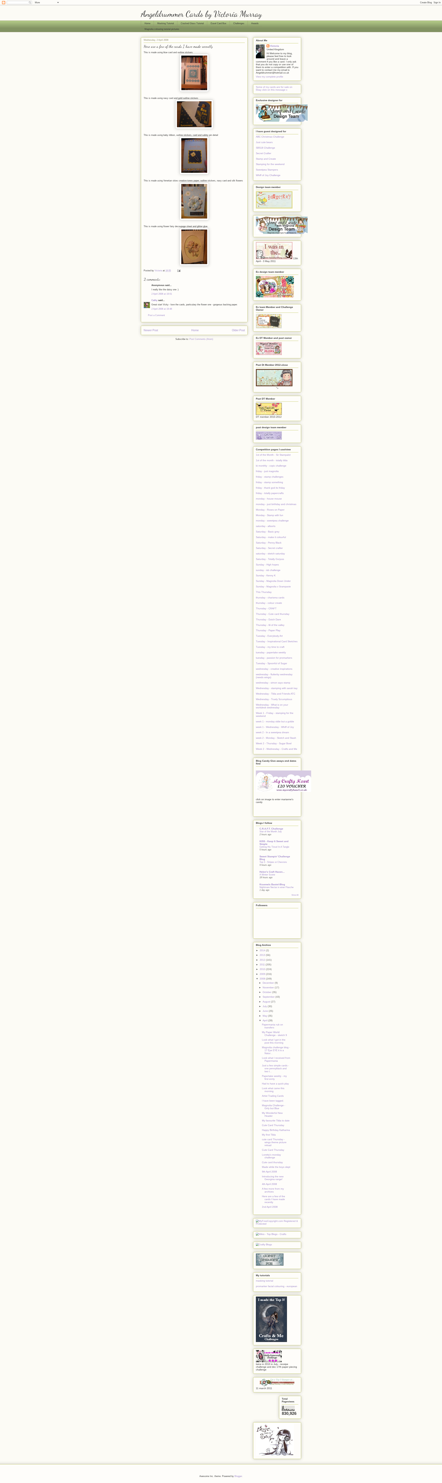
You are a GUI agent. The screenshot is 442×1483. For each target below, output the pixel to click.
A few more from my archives (273, 1190)
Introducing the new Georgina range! (273, 1178)
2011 (263, 964)
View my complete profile (269, 76)
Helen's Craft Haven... (272, 871)
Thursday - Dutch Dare (268, 619)
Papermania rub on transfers (272, 1026)
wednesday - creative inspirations (274, 668)
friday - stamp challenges (269, 476)
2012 (263, 959)
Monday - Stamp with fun (269, 515)
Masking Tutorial (165, 23)
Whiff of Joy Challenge (268, 175)
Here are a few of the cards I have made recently (273, 1199)
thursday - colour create (269, 603)
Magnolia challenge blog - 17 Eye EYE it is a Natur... (276, 1050)
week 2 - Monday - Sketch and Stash (276, 737)
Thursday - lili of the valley (270, 625)
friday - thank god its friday (270, 487)
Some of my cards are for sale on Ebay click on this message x (274, 88)
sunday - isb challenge (268, 570)
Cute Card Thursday (273, 1125)
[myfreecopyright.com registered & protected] (277, 1223)
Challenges (238, 23)
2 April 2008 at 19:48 (161, 309)
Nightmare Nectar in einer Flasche (277, 887)
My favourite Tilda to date (276, 1120)
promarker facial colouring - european (276, 1286)
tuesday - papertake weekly (271, 652)
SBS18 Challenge (265, 147)
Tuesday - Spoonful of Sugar (271, 663)
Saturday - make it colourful (271, 537)
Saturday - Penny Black (268, 542)
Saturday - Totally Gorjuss (270, 559)
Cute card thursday (272, 1162)
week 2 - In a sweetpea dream (272, 732)
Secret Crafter (263, 153)
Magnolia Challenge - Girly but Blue (273, 1107)
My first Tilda (269, 1134)
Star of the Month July (271, 831)
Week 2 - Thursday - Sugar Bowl (273, 743)
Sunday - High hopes (267, 564)
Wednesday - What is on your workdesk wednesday (272, 706)
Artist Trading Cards (273, 1095)
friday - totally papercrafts (270, 493)
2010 (263, 969)
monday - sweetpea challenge (272, 520)
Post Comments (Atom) (201, 339)
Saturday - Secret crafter (269, 548)
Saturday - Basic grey (267, 531)
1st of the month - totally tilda (271, 460)
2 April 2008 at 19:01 (161, 294)
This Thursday (264, 592)
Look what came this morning (273, 1090)
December (269, 982)
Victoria (274, 46)
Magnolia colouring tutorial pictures (162, 29)
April (265, 1020)
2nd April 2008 (270, 1206)
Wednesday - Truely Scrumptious (274, 699)
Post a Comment (156, 315)
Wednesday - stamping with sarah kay (276, 688)
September (269, 996)
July (265, 1006)
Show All (294, 895)
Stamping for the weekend (270, 164)
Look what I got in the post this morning (273, 1041)
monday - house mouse (269, 498)
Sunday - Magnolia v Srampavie (273, 586)
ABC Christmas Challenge (270, 136)
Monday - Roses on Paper (270, 509)
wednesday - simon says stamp (273, 682)
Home (147, 23)
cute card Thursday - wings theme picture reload (274, 1142)
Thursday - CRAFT (266, 608)
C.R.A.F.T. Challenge (271, 828)
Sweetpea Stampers (267, 169)
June (266, 1011)
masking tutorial (264, 1280)
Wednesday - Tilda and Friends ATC (275, 693)
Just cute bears (264, 142)
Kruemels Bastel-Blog (272, 884)
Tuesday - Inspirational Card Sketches (276, 641)
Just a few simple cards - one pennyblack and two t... (275, 1068)
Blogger (238, 1476)
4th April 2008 (269, 1184)
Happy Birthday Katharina (276, 1130)
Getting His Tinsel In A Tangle (274, 847)
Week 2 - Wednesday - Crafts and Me (276, 749)
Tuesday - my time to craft (270, 647)
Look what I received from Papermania (276, 1059)
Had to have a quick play (275, 1083)
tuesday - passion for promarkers (274, 657)
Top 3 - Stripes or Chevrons (273, 862)
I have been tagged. (273, 1100)
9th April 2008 (269, 1171)
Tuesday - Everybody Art (269, 635)
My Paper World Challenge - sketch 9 (274, 1033)
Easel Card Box (218, 23)
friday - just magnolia (267, 471)
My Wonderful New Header (272, 1114)
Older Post (238, 330)
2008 (263, 978)
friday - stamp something (269, 482)
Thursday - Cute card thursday (272, 614)
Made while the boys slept (276, 1167)
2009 (263, 974)
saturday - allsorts (265, 526)
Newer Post (151, 330)
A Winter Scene (267, 874)
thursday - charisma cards (270, 597)
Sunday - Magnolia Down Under (273, 581)
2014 (263, 950)
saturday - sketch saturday (270, 553)
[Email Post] (178, 270)
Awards (255, 23)
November (269, 987)
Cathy (154, 300)
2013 (263, 955)
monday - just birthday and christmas (276, 504)
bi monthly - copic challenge (271, 465)
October (267, 992)
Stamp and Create (266, 158)
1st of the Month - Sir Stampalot (273, 454)
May (265, 1015)
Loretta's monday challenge (271, 1156)
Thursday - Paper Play (268, 630)
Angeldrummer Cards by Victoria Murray (201, 14)
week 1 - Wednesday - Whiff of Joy (275, 727)
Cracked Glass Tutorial (192, 23)
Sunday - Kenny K (266, 575)
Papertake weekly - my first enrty (274, 1077)
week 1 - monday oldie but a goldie (275, 721)
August (267, 1001)
